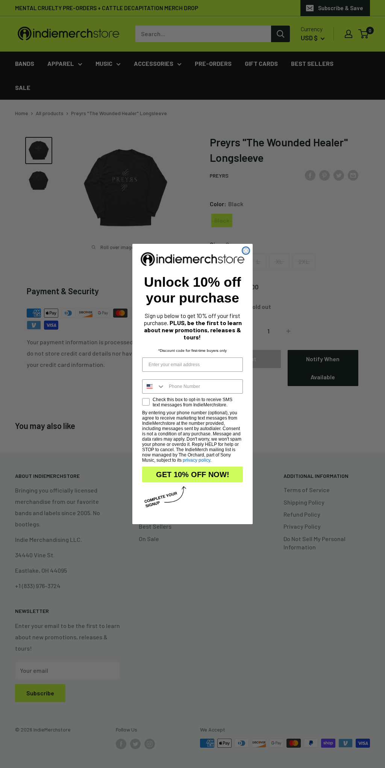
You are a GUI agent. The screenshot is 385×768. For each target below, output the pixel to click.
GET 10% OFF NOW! (192, 474)
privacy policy (196, 460)
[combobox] (153, 386)
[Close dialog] (246, 250)
